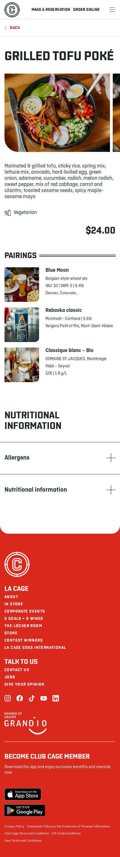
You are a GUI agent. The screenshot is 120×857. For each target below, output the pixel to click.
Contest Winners (23, 640)
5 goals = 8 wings (23, 618)
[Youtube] (43, 699)
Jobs (9, 677)
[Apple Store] (24, 794)
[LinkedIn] (55, 699)
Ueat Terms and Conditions (22, 841)
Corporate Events (24, 611)
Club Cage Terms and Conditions (26, 834)
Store (11, 633)
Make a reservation (51, 9)
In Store (13, 604)
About (11, 596)
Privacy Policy (14, 827)
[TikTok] (31, 699)
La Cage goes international (35, 647)
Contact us (16, 669)
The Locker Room (23, 625)
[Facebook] (19, 699)
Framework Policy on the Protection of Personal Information (68, 827)
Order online (86, 9)
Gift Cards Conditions (66, 834)
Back (15, 27)
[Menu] (112, 9)
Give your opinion (24, 684)
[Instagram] (7, 699)
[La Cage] (12, 9)
